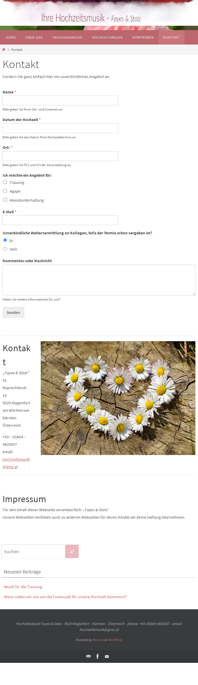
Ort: (7, 147)
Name (9, 92)
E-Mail (9, 211)
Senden (13, 312)
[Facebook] (97, 656)
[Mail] (88, 656)
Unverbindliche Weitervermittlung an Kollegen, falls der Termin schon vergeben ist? (77, 232)
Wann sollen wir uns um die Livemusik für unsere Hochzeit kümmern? (65, 597)
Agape (15, 191)
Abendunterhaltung (27, 200)
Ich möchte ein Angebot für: (27, 175)
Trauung (17, 182)
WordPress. (115, 640)
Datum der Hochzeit (22, 119)
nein (13, 249)
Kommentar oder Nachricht (27, 260)
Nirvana (98, 640)
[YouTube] (107, 656)
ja (11, 240)
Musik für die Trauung (23, 586)
